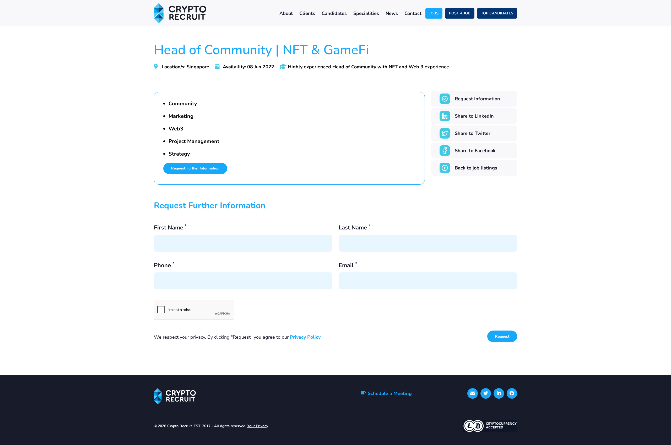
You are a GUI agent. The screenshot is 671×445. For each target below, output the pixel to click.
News (392, 13)
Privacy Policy (305, 337)
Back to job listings (476, 168)
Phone (164, 265)
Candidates (334, 13)
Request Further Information (195, 168)
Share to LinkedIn (474, 116)
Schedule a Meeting (390, 393)
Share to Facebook (475, 150)
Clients (307, 13)
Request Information (477, 99)
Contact (412, 13)
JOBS (434, 13)
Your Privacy (257, 426)
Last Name (354, 228)
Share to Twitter (472, 133)
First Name (170, 228)
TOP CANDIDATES (497, 13)
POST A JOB (459, 13)
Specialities (366, 13)
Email (348, 265)
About (286, 13)
